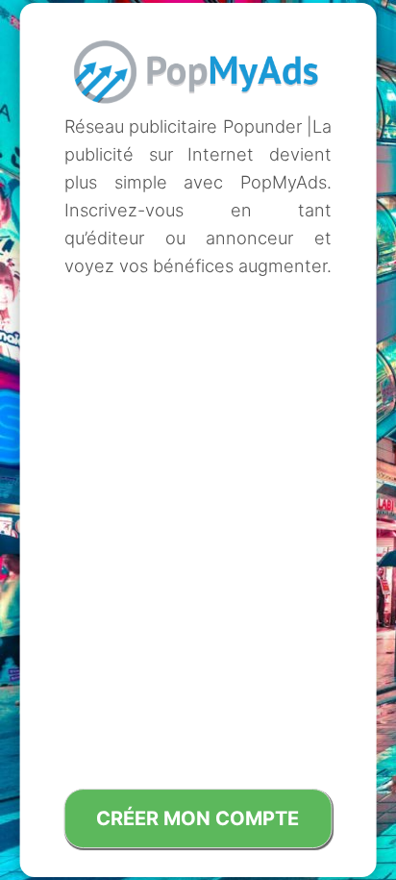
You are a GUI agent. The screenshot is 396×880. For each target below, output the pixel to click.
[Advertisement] (198, 414)
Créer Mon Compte (197, 818)
